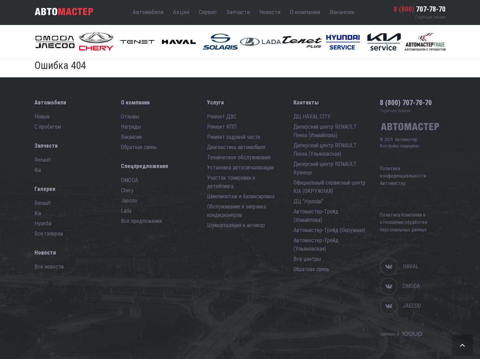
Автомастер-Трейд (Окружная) (329, 230)
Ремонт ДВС (221, 116)
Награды (131, 126)
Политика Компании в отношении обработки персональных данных (403, 222)
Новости (269, 11)
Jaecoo (129, 200)
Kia (37, 170)
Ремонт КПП (221, 126)
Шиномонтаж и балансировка (240, 196)
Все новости (49, 266)
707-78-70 (420, 9)
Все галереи (48, 233)
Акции (181, 11)
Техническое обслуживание (239, 157)
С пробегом (47, 126)
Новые (42, 116)
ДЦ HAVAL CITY (312, 116)
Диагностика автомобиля (236, 147)
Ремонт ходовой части (233, 137)
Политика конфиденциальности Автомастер (403, 176)
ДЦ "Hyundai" (308, 201)
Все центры (307, 259)
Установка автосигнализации (240, 167)
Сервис (208, 11)
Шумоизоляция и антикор (236, 225)
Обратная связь (139, 147)
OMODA (129, 180)
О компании (305, 11)
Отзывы (130, 116)
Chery (127, 190)
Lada (126, 210)
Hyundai (43, 223)
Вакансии (342, 11)
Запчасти (238, 11)
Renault (42, 159)
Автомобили (147, 11)
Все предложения (141, 221)
